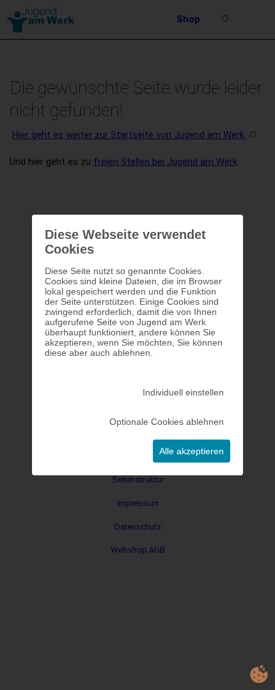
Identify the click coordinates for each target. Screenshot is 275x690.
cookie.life (259, 674)
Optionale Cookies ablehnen (166, 422)
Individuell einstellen (183, 392)
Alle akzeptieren (191, 451)
